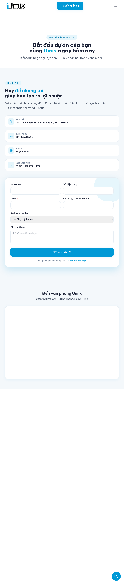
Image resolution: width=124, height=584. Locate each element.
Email (14, 198)
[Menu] (116, 6)
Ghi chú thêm (17, 227)
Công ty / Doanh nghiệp (76, 198)
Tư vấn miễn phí (70, 5)
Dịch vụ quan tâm (19, 213)
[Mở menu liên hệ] (116, 576)
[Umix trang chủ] (16, 6)
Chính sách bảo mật (76, 260)
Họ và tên (16, 184)
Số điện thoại (71, 184)
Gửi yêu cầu (60, 252)
